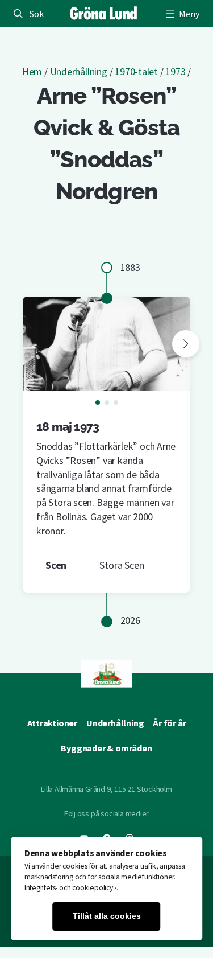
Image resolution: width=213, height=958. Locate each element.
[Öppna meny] (181, 13)
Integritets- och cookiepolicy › (70, 888)
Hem (32, 71)
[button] (185, 343)
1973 (175, 71)
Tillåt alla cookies (107, 916)
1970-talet (136, 71)
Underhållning (78, 71)
